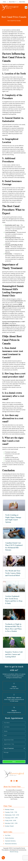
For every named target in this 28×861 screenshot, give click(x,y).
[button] (26, 7)
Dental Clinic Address (14, 697)
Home (4, 1)
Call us (14, 686)
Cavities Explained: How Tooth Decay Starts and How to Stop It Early (13, 599)
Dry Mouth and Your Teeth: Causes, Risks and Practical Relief (13, 572)
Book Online (22, 1)
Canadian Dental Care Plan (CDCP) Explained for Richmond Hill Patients (13, 546)
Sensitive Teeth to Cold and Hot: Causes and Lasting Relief (13, 654)
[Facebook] (11, 781)
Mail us (14, 710)
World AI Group (14, 851)
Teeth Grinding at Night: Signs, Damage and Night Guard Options (13, 518)
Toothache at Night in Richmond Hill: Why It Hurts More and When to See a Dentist (13, 627)
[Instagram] (14, 781)
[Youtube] (16, 781)
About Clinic (12, 1)
